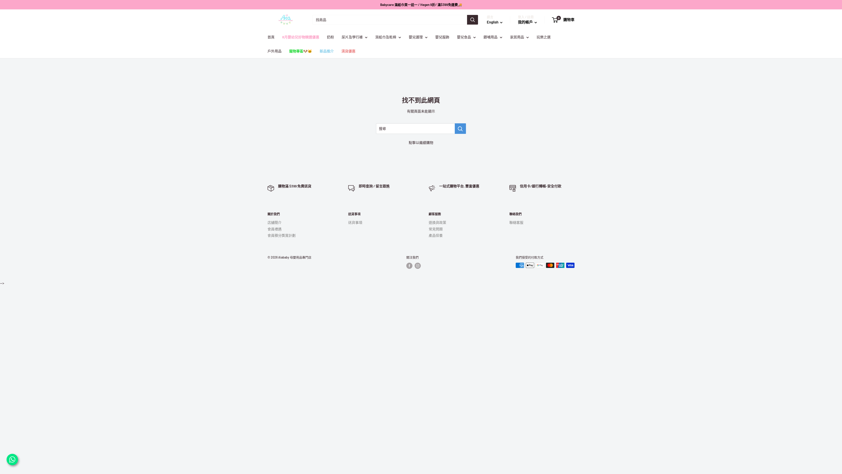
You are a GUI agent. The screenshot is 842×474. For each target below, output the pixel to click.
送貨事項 (355, 222)
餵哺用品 (490, 37)
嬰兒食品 (464, 37)
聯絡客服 (516, 222)
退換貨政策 (437, 222)
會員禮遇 (275, 229)
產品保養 (436, 235)
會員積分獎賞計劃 (282, 235)
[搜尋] (472, 20)
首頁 (271, 37)
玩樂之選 (544, 37)
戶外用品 (275, 51)
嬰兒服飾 (442, 37)
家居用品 (517, 37)
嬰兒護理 (416, 37)
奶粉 (330, 37)
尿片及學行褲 (352, 37)
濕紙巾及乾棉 (385, 37)
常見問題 (436, 229)
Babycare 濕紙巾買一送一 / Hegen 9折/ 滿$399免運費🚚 (421, 5)
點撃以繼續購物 (421, 142)
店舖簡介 (275, 222)
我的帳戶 (525, 22)
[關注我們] (409, 266)
